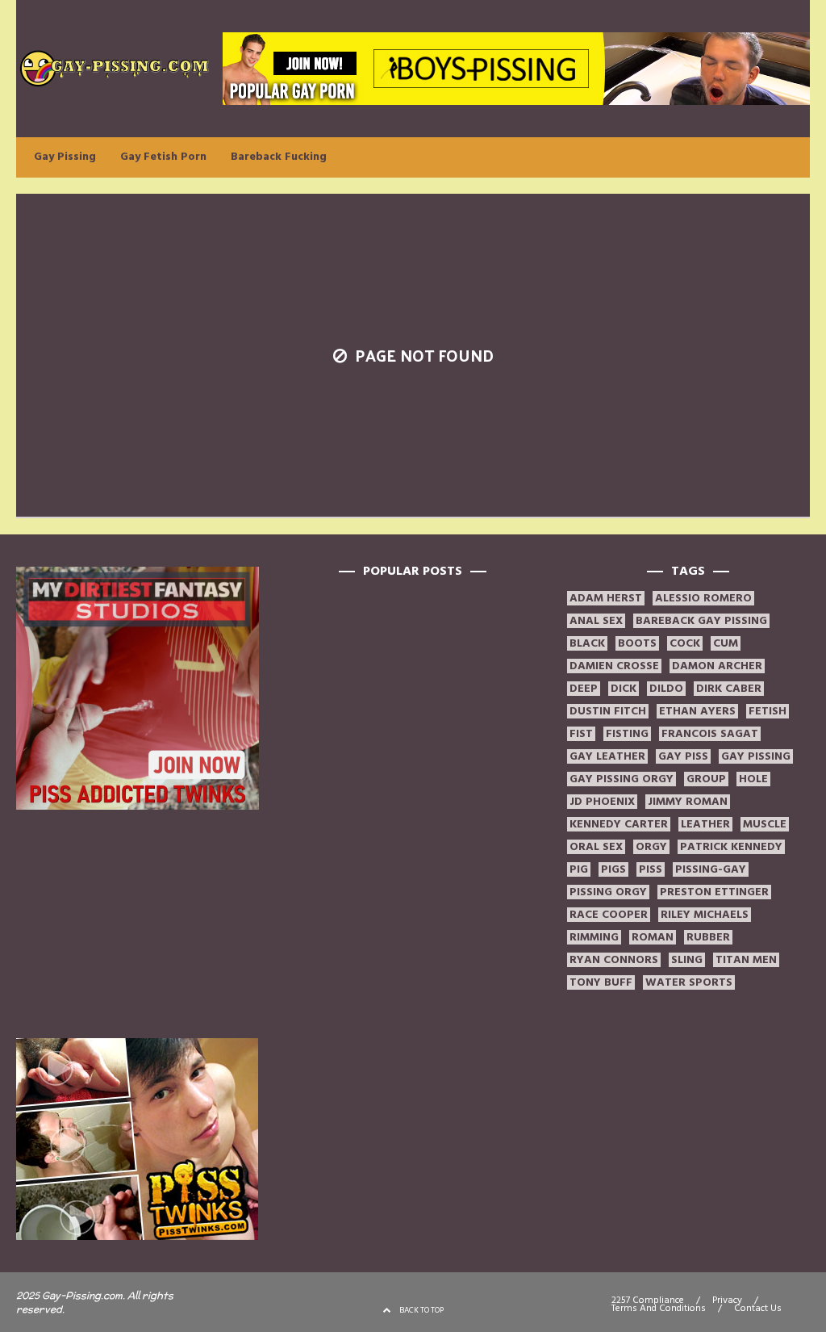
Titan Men (746, 960)
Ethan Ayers (697, 711)
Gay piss (683, 756)
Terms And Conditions (658, 1309)
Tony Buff (600, 982)
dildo (666, 689)
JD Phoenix (602, 802)
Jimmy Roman (688, 802)
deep (583, 689)
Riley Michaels (705, 915)
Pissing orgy (608, 892)
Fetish (767, 711)
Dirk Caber (728, 689)
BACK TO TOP (421, 1310)
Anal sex (596, 621)
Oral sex (596, 847)
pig (578, 869)
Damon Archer (717, 666)
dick (623, 689)
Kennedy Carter (618, 824)
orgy (651, 847)
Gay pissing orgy (621, 779)
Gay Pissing (65, 157)
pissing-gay (710, 869)
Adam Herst (605, 598)
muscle (764, 824)
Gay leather (607, 756)
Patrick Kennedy (731, 847)
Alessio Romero (703, 598)
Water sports (688, 982)
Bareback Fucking (279, 157)
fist (581, 734)
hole (753, 779)
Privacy (727, 1300)
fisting (627, 734)
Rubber (708, 937)
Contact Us (758, 1309)
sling (687, 960)
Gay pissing (756, 756)
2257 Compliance (647, 1300)
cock (685, 643)
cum (725, 643)
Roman (653, 937)
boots (637, 643)
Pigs (613, 869)
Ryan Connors (613, 960)
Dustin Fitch (607, 711)
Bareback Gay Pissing (701, 621)
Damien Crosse (614, 666)
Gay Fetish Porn (163, 157)
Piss (650, 869)
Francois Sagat (709, 734)
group (706, 779)
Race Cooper (608, 915)
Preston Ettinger (714, 892)
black (587, 643)
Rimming (594, 937)
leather (705, 824)
